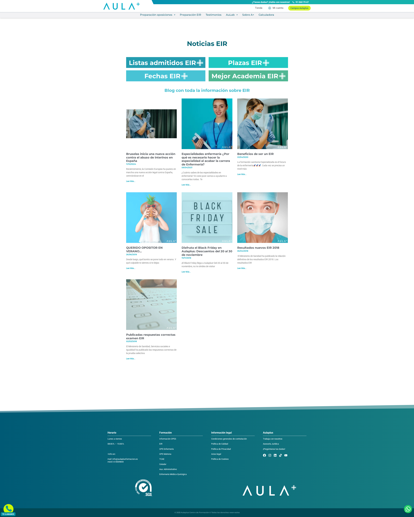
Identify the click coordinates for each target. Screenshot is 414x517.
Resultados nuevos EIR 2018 (258, 248)
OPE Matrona (165, 454)
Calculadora (266, 14)
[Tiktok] (280, 455)
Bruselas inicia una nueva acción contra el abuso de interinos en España (150, 157)
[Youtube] (285, 455)
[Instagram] (269, 455)
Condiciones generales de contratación (229, 439)
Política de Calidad (219, 444)
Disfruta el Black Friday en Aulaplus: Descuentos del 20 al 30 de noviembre (207, 251)
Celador (162, 464)
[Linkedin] (275, 455)
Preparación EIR (190, 14)
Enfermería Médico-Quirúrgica (173, 474)
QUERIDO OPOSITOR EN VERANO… (144, 249)
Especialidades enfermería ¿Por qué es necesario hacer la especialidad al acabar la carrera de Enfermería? (206, 159)
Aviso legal (216, 454)
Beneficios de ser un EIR (255, 154)
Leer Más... (130, 181)
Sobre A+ (248, 14)
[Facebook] (264, 455)
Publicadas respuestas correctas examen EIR (150, 336)
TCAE (161, 459)
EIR (160, 444)
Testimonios (213, 14)
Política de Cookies (220, 459)
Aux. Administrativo (168, 469)
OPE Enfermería (166, 449)
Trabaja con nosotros (272, 439)
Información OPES (167, 439)
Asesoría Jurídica (271, 444)
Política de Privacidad (221, 449)
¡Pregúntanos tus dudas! (274, 449)
